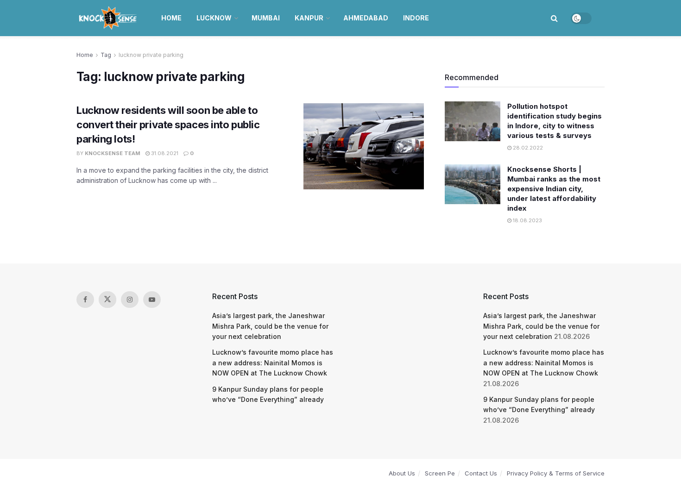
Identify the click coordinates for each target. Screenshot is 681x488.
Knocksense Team (112, 153)
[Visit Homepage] (108, 18)
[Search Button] (554, 18)
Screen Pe (440, 473)
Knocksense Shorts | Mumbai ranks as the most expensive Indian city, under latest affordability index (553, 189)
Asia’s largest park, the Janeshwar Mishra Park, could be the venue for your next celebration (270, 326)
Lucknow (214, 18)
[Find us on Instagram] (130, 299)
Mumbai (266, 18)
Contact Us (481, 473)
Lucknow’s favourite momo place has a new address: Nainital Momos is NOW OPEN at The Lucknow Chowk (272, 362)
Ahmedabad (365, 18)
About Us (402, 473)
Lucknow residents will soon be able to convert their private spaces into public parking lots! (167, 124)
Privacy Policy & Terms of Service (556, 473)
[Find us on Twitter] (107, 299)
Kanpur (309, 18)
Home (171, 18)
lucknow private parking (151, 54)
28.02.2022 (527, 147)
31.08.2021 (164, 153)
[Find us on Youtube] (152, 299)
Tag (106, 54)
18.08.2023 (526, 220)
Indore (416, 18)
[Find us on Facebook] (85, 299)
